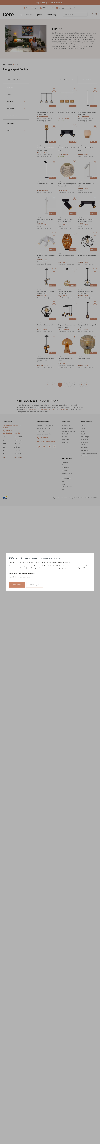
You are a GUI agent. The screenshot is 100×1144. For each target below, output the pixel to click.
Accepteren (17, 585)
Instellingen (34, 585)
